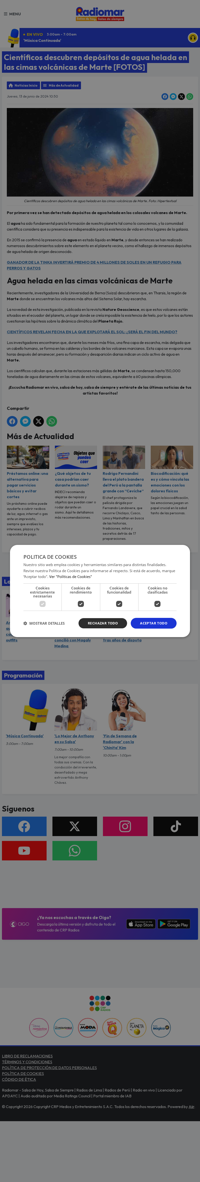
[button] (44, 623)
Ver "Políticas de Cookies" (70, 576)
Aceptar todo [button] (153, 623)
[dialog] (100, 591)
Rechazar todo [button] (103, 623)
